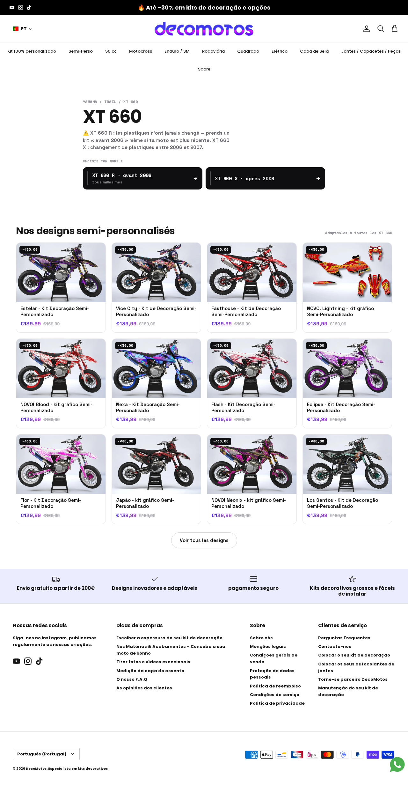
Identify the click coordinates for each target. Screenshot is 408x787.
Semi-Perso (81, 51)
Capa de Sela (314, 51)
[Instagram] (20, 7)
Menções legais (268, 646)
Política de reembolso (275, 686)
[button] (23, 29)
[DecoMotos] (204, 29)
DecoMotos (36, 768)
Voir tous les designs (204, 540)
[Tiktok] (29, 7)
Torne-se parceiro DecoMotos (353, 679)
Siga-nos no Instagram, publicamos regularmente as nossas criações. (55, 641)
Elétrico (280, 51)
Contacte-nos (334, 646)
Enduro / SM (177, 51)
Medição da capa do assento (150, 671)
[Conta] (365, 29)
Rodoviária (213, 51)
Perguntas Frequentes (344, 638)
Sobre (204, 69)
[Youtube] (12, 7)
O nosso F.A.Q (131, 679)
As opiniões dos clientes (144, 688)
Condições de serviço (274, 695)
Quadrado (248, 51)
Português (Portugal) (41, 754)
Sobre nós (261, 638)
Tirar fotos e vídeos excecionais (153, 662)
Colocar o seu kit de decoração (354, 655)
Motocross (140, 51)
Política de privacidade (277, 703)
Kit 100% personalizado (31, 51)
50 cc (111, 51)
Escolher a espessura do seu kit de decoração (169, 638)
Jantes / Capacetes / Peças (371, 51)
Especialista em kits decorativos (78, 768)
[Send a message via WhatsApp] (397, 764)
